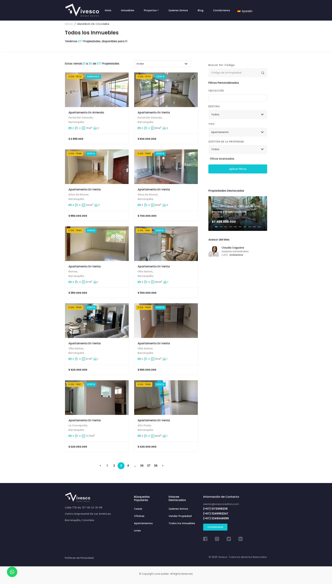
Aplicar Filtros (237, 169)
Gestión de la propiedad (226, 141)
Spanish (246, 11)
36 (142, 466)
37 (148, 466)
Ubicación (216, 90)
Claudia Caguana (233, 247)
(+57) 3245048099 (216, 518)
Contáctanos (215, 527)
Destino (214, 106)
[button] (221, 159)
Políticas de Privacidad (79, 558)
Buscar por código (221, 65)
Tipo (211, 124)
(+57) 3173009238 (215, 509)
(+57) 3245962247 (215, 513)
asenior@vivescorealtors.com (221, 504)
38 (155, 466)
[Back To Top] (322, 574)
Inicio (69, 24)
